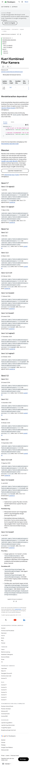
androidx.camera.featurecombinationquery (12, 71)
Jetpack (14, 6)
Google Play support (6, 727)
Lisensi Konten (18, 609)
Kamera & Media (5, 657)
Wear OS (3, 671)
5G (2, 662)
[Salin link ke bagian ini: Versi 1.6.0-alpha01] (15, 354)
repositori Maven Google (8, 108)
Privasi (2, 659)
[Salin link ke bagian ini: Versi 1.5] (10, 376)
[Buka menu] (2, 2)
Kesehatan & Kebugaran (7, 654)
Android (3, 628)
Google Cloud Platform (7, 747)
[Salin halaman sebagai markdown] (8, 66)
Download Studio (5, 713)
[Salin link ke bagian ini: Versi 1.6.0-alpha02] (16, 333)
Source (3, 635)
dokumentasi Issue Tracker (11, 175)
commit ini (12, 202)
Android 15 (4, 689)
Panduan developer (6, 708)
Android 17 (4, 685)
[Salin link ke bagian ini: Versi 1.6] (10, 229)
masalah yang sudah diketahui (9, 161)
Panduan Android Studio (7, 706)
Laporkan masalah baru (15, 171)
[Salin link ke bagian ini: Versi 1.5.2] (9, 399)
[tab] (5, 122)
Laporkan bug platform (6, 722)
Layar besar (4, 668)
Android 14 (4, 692)
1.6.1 (11, 87)
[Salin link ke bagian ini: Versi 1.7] (10, 183)
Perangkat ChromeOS (6, 673)
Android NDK (4, 716)
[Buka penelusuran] (19, 2)
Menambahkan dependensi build (9, 144)
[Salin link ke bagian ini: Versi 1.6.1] (9, 233)
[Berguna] (18, 34)
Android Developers (5, 29)
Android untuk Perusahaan (7, 630)
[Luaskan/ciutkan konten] (12, 38)
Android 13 (3, 694)
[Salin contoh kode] (28, 125)
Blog (2, 640)
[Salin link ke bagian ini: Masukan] (10, 150)
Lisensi (7, 755)
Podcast (3, 643)
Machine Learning (5, 652)
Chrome (3, 742)
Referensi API (4, 711)
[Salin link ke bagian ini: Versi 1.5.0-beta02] (15, 480)
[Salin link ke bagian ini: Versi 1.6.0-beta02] (15, 293)
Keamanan (4, 633)
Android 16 (4, 687)
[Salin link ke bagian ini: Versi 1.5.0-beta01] (15, 532)
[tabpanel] (15, 131)
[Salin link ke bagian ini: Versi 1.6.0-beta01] (15, 313)
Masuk (26, 2)
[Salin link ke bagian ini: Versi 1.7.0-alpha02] (15, 187)
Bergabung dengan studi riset (8, 730)
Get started (5, 6)
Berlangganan (24, 759)
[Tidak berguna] (20, 34)
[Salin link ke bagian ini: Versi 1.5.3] (9, 379)
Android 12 (4, 697)
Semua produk (5, 750)
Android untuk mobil (6, 676)
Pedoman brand (15, 755)
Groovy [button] (5, 122)
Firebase (3, 745)
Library (4, 31)
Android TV (4, 678)
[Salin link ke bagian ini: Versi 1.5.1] (9, 420)
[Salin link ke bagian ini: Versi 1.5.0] (9, 440)
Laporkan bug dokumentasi (8, 725)
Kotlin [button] (12, 122)
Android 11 (3, 699)
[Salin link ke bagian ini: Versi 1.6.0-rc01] (13, 273)
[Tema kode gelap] (26, 125)
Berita (2, 638)
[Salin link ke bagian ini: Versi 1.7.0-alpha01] (15, 207)
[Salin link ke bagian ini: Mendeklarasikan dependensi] (2, 99)
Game (2, 649)
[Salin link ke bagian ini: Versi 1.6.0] (9, 253)
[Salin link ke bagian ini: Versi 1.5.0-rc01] (13, 460)
